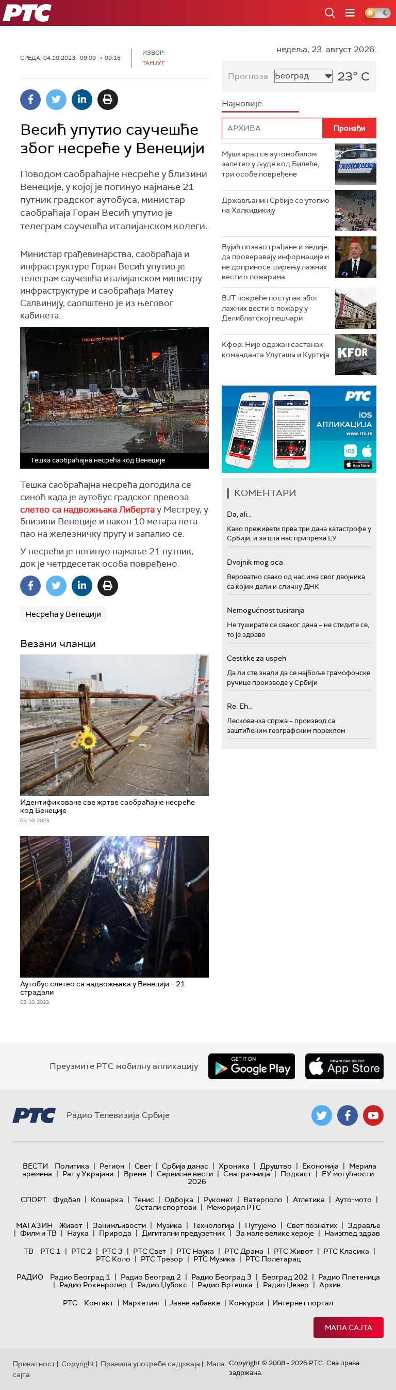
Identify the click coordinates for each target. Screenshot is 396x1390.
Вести (35, 1166)
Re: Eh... (240, 706)
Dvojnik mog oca (255, 562)
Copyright (77, 1363)
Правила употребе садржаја (150, 1363)
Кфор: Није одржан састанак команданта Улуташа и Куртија (275, 349)
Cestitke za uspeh (256, 658)
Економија (320, 1166)
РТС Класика (346, 1251)
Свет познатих (312, 1225)
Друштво (276, 1166)
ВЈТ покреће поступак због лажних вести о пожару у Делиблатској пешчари (270, 308)
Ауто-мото (353, 1199)
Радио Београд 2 (151, 1277)
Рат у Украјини (87, 1173)
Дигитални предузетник (183, 1233)
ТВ (29, 1251)
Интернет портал (302, 1302)
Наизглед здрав (352, 1233)
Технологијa (213, 1225)
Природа (115, 1233)
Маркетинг (141, 1302)
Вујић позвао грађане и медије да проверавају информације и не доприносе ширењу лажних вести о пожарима (275, 262)
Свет (143, 1166)
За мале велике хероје (275, 1233)
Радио (29, 1277)
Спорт (33, 1199)
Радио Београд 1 (80, 1277)
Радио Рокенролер (93, 1284)
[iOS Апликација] (299, 429)
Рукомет (218, 1199)
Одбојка (178, 1199)
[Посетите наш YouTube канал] (373, 1115)
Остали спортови (165, 1207)
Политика (72, 1166)
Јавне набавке (194, 1302)
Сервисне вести (185, 1173)
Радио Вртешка (225, 1284)
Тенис (144, 1199)
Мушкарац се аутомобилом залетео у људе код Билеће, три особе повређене (270, 164)
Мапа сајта (348, 1327)
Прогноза (248, 76)
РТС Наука (195, 1251)
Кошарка (107, 1199)
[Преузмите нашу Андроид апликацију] (251, 1066)
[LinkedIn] (82, 99)
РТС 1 (50, 1251)
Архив (330, 1284)
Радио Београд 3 (221, 1277)
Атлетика (309, 1199)
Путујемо (260, 1225)
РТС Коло (113, 1259)
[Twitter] (56, 99)
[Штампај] (107, 99)
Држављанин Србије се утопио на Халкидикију (275, 205)
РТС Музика (214, 1259)
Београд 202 (285, 1277)
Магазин (34, 1225)
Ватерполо (263, 1199)
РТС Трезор (162, 1259)
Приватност (33, 1363)
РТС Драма (243, 1251)
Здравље (364, 1225)
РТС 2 (81, 1251)
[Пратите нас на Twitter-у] (321, 1115)
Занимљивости (119, 1225)
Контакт (98, 1302)
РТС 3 (112, 1251)
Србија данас (185, 1166)
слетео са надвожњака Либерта (87, 509)
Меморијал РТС (234, 1207)
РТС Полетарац (273, 1259)
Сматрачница (246, 1173)
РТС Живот (293, 1251)
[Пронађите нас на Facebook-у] (347, 1115)
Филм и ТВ (38, 1233)
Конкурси (246, 1302)
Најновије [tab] (242, 103)
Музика (169, 1225)
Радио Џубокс (162, 1284)
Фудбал (66, 1199)
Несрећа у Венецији (63, 614)
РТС (70, 1302)
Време (135, 1173)
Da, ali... (239, 514)
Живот (70, 1225)
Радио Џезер (286, 1284)
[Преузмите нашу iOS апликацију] (344, 1066)
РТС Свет (149, 1251)
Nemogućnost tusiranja (266, 610)
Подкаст (295, 1173)
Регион (112, 1166)
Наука (78, 1233)
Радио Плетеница (349, 1277)
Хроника (234, 1166)
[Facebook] (30, 99)
